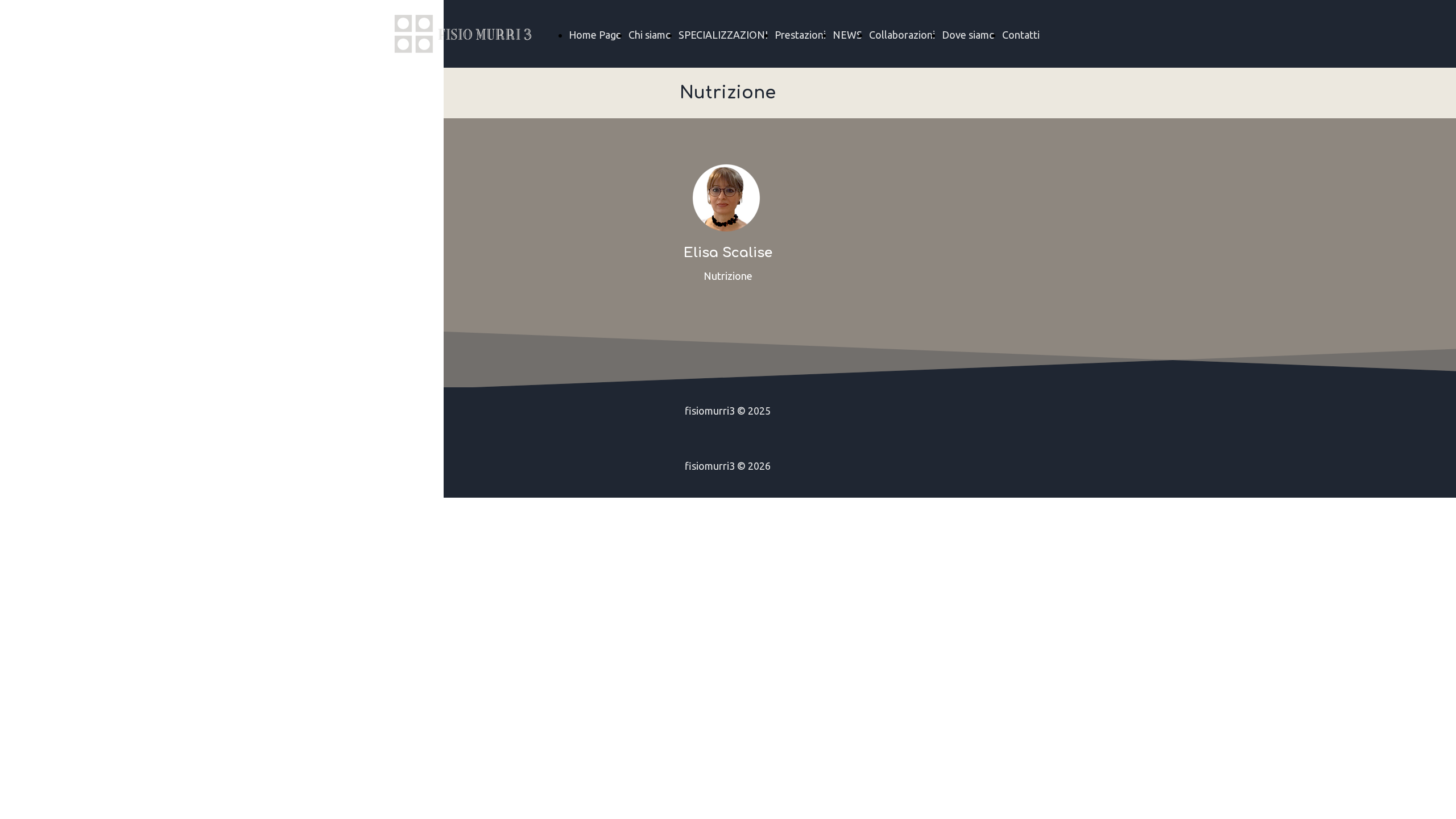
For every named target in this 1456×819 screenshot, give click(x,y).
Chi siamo (650, 34)
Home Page (595, 34)
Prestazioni (800, 34)
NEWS (847, 34)
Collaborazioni (902, 34)
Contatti (1021, 34)
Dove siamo (968, 34)
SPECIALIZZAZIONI (723, 34)
